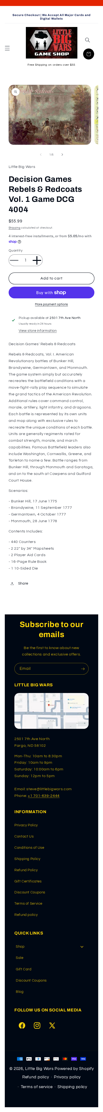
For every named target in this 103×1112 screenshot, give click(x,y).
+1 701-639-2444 (43, 796)
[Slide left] (40, 154)
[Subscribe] (82, 669)
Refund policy (26, 915)
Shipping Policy (27, 859)
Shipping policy (72, 1087)
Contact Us (24, 836)
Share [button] (23, 583)
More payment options (51, 304)
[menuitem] (51, 946)
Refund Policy (26, 870)
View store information (38, 331)
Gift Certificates (28, 881)
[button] (7, 48)
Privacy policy (67, 1077)
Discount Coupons (29, 892)
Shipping (15, 227)
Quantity (16, 250)
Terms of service (37, 1087)
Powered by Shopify (74, 1069)
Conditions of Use (29, 847)
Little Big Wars (39, 1069)
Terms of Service (28, 903)
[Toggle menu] (82, 946)
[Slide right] (62, 154)
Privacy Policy (26, 825)
